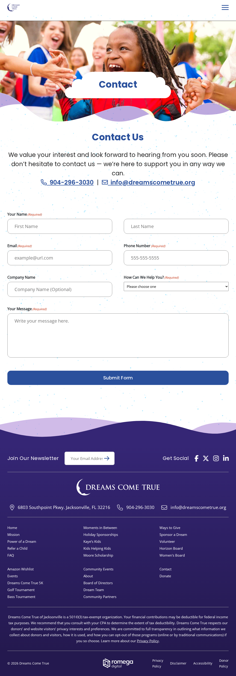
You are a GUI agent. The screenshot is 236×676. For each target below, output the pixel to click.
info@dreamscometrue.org (151, 182)
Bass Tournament (21, 596)
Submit (109, 458)
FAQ (10, 555)
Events (12, 576)
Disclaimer (178, 663)
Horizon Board (171, 548)
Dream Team (93, 589)
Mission (13, 534)
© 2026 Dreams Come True (28, 663)
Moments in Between (100, 527)
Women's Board (172, 555)
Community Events (98, 569)
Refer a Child (17, 548)
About (88, 576)
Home (12, 527)
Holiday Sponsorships (100, 534)
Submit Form (118, 378)
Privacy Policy (148, 640)
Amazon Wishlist (20, 569)
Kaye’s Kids (92, 541)
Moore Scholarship (98, 555)
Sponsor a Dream (173, 534)
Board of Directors (98, 583)
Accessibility (202, 663)
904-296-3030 (70, 182)
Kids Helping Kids (97, 548)
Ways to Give (169, 527)
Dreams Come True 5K (25, 583)
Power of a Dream (21, 541)
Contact (165, 569)
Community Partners (99, 596)
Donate (165, 576)
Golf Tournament (21, 589)
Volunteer (167, 541)
